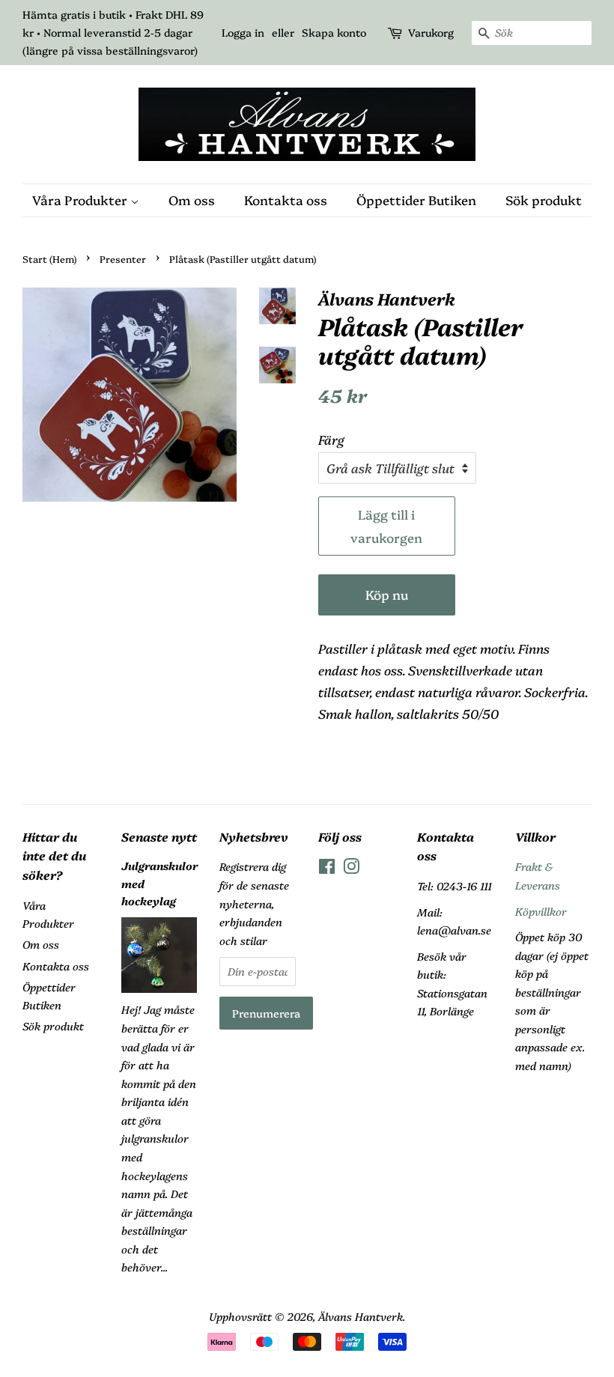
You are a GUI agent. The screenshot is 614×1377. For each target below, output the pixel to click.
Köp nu (386, 594)
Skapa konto (334, 32)
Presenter (123, 258)
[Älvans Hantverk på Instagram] (351, 868)
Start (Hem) (49, 258)
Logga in (243, 32)
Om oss (191, 199)
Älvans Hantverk (360, 1316)
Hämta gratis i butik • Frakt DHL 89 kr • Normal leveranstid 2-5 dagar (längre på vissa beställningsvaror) (113, 32)
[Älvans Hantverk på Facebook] (326, 868)
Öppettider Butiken (416, 199)
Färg (331, 439)
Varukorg (431, 32)
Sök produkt (543, 199)
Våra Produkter (81, 199)
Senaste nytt (159, 836)
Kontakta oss (285, 199)
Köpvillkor (541, 911)
